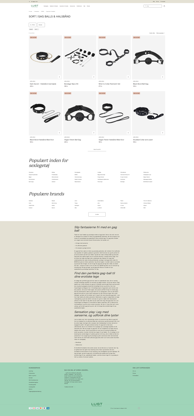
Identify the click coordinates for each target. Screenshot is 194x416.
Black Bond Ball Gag (140, 84)
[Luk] (120, 215)
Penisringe (100, 181)
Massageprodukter (147, 179)
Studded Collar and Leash (143, 140)
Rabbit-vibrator (78, 179)
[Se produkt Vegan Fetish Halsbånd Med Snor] (114, 113)
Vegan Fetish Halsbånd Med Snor (111, 140)
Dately (53, 205)
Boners (53, 207)
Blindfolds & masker (147, 181)
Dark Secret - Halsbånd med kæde (43, 84)
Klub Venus (54, 203)
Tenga (76, 203)
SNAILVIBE (122, 207)
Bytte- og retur (32, 375)
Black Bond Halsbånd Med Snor (42, 140)
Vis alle (97, 214)
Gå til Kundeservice (33, 380)
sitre (99, 203)
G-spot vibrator (124, 177)
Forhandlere (135, 375)
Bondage (122, 181)
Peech (121, 200)
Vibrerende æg (78, 177)
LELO (76, 200)
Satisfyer (31, 200)
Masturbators (78, 181)
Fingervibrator (101, 177)
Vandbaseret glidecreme (103, 179)
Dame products (123, 203)
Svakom (30, 207)
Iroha (30, 203)
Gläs (76, 207)
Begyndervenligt (101, 174)
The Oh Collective (147, 200)
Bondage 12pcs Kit (71, 84)
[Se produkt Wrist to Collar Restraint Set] (114, 57)
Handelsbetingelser (33, 382)
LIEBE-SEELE (32, 81)
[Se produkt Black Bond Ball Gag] (148, 57)
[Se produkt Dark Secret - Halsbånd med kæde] (45, 57)
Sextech (53, 181)
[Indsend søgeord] (146, 6)
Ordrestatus (32, 373)
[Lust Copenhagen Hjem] (35, 6)
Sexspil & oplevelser (33, 174)
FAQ (154, 1)
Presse (134, 373)
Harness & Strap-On (125, 174)
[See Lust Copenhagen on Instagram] (139, 408)
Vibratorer (31, 172)
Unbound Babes (147, 203)
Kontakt (31, 377)
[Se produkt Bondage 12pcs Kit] (79, 57)
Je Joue (122, 205)
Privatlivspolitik (32, 384)
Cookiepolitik (32, 386)
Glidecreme (146, 172)
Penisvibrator (32, 179)
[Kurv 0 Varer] (164, 6)
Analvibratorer (55, 179)
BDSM (76, 174)
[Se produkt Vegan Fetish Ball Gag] (79, 113)
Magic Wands (146, 177)
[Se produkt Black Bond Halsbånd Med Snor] (45, 113)
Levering (31, 371)
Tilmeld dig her (68, 386)
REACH (30, 389)
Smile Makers (101, 200)
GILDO (99, 205)
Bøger (30, 177)
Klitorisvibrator (55, 177)
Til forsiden (162, 1)
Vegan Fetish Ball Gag (72, 140)
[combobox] (153, 6)
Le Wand (100, 207)
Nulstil (31, 29)
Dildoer (53, 172)
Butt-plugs (31, 181)
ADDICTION (31, 205)
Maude (53, 200)
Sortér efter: (152, 33)
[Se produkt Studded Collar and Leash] (148, 113)
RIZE (144, 207)
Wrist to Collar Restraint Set (109, 84)
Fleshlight (77, 205)
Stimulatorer (123, 172)
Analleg (99, 172)
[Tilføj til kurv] (59, 76)
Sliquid (144, 205)
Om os (157, 1)
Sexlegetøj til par (147, 174)
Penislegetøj (77, 172)
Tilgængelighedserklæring (35, 391)
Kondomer (122, 179)
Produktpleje (54, 174)
